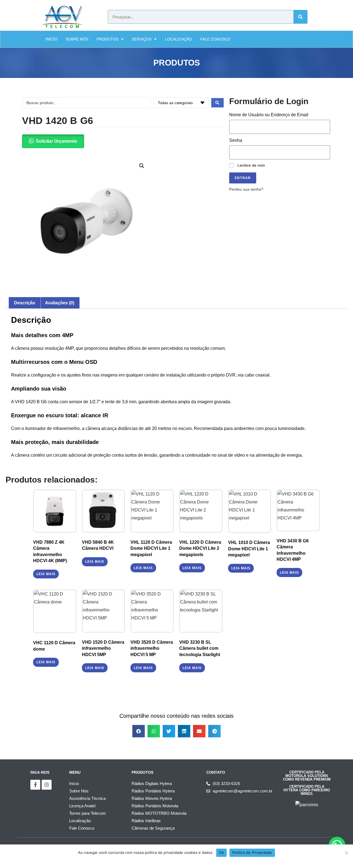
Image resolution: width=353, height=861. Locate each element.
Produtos (107, 39)
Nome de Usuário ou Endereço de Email (268, 114)
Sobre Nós (77, 39)
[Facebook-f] (35, 785)
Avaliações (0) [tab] (59, 302)
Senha (235, 140)
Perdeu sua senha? (246, 189)
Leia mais (45, 574)
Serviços (141, 39)
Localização (178, 39)
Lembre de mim (250, 165)
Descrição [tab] (24, 302)
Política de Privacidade (252, 852)
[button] (142, 166)
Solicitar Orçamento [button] (56, 141)
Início (51, 39)
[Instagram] (47, 785)
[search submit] (217, 102)
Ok (221, 852)
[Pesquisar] (300, 16)
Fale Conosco (215, 39)
